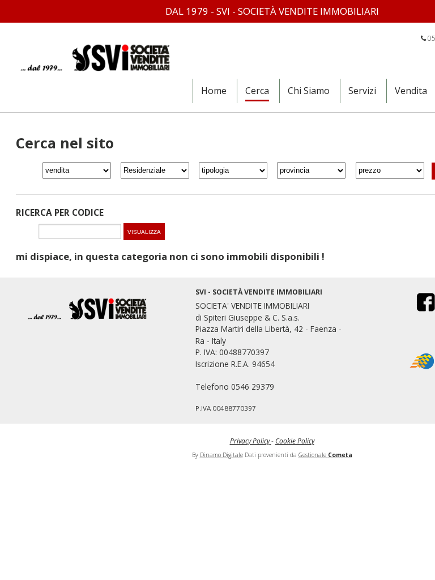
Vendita (411, 90)
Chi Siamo (309, 90)
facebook (418, 302)
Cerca (257, 90)
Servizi (362, 90)
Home (214, 90)
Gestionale (325, 455)
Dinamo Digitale (221, 455)
